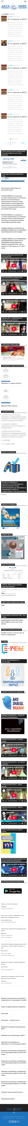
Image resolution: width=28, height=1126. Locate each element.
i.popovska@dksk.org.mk (8, 969)
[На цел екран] (25, 271)
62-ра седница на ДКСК (17, 117)
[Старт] (3, 271)
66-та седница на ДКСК (17, 19)
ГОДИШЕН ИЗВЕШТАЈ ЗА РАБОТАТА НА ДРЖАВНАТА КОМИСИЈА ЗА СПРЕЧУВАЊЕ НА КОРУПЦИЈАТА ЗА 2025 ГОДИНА (13, 230)
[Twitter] (15, 1122)
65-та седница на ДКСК (17, 44)
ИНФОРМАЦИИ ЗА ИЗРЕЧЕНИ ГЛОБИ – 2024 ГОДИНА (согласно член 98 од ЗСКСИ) (12, 622)
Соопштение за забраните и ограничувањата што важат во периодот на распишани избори (13, 425)
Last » (23, 143)
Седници (10, 16)
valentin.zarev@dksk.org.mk (9, 955)
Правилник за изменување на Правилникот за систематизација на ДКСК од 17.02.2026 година (13, 1083)
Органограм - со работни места (10, 1020)
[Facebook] (13, 1122)
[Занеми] (22, 271)
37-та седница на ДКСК (9, 444)
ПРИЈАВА (3, 494)
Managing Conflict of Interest (9, 406)
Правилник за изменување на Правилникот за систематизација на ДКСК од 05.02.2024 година (13, 1052)
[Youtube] (10, 1122)
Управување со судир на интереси (11, 383)
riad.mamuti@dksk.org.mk (8, 908)
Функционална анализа (8, 1099)
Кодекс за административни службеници (13, 1007)
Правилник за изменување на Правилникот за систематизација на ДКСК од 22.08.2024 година (13, 1062)
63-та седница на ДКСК (17, 92)
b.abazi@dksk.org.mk (8, 937)
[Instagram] (18, 1122)
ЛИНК (3, 605)
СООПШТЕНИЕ (6, 440)
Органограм (4, 1013)
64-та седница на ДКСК (17, 68)
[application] (14, 265)
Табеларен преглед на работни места (12, 1092)
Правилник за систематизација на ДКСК (12, 1035)
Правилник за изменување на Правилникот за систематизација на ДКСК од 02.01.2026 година (13, 1073)
